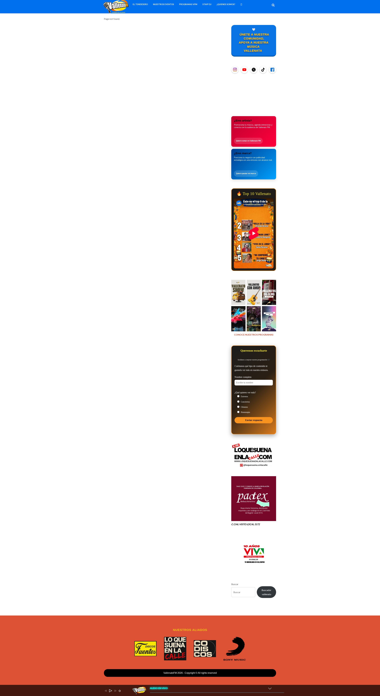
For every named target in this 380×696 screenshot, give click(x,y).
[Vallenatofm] (117, 11)
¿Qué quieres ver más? (245, 392)
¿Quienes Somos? (226, 4)
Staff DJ (206, 4)
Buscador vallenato (266, 592)
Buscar (234, 584)
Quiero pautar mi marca (246, 173)
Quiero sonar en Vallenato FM (248, 141)
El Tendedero (140, 4)
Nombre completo (243, 377)
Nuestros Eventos (163, 4)
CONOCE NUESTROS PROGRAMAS (253, 334)
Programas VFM (188, 4)
